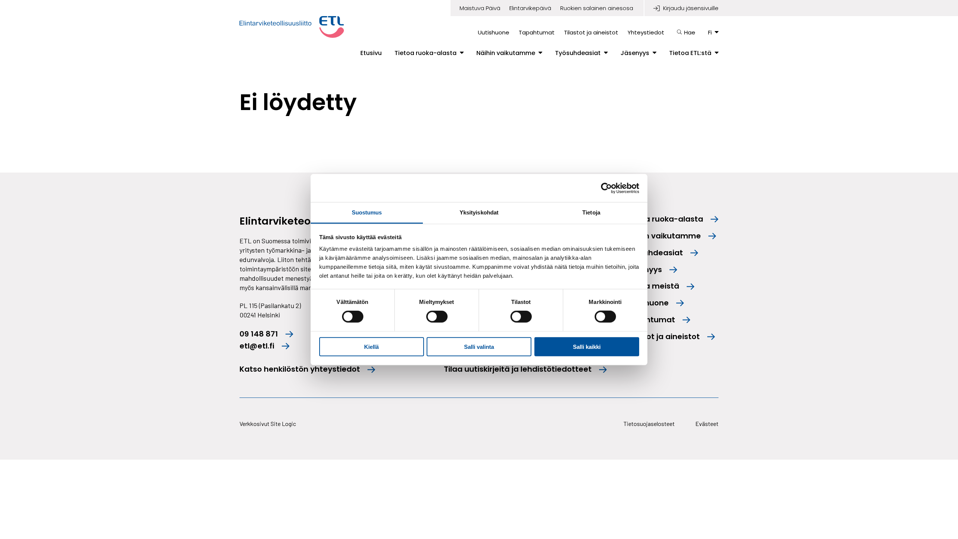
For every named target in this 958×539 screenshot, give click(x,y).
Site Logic (283, 423)
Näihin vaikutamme (505, 53)
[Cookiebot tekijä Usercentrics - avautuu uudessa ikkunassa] (606, 188)
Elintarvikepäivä (530, 8)
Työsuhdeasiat (578, 53)
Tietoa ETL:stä (690, 53)
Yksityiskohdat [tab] (479, 212)
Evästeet (706, 423)
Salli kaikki (587, 347)
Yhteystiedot (646, 32)
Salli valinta (479, 347)
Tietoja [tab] (591, 212)
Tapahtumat (537, 32)
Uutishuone (493, 32)
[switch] (437, 317)
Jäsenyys (634, 53)
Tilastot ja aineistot (591, 32)
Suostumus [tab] (367, 212)
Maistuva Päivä (480, 8)
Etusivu (371, 53)
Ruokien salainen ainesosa (596, 8)
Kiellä (371, 347)
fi (710, 32)
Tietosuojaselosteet (649, 423)
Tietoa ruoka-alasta (425, 53)
